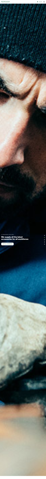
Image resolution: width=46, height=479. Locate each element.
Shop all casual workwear (9, 243)
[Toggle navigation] (44, 1)
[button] (44, 235)
